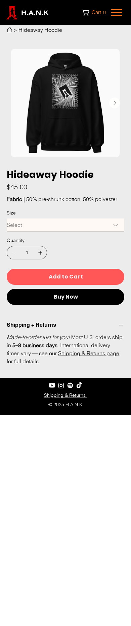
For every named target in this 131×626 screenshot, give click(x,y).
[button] (96, 12)
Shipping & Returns (65, 395)
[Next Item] (114, 103)
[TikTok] (79, 385)
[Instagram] (61, 385)
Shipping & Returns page (88, 353)
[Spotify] (70, 385)
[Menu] (117, 12)
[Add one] (40, 252)
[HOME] (9, 29)
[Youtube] (52, 385)
